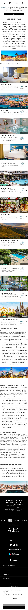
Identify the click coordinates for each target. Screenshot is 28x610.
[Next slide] (25, 74)
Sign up (3, 7)
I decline (14, 603)
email (19, 507)
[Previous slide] (2, 74)
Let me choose (14, 598)
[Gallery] (14, 75)
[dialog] (14, 598)
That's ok (14, 607)
